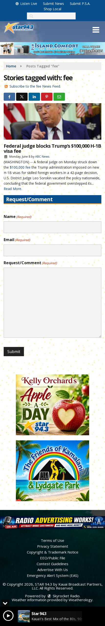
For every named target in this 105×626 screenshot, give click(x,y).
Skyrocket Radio (66, 595)
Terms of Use (52, 540)
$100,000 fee (20, 167)
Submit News (53, 3)
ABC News (42, 156)
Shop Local (52, 9)
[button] (95, 30)
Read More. (13, 188)
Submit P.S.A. (80, 3)
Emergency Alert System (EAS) (52, 575)
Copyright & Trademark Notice (52, 552)
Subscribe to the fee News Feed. (35, 86)
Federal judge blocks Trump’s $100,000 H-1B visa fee (52, 148)
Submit (13, 351)
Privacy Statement (52, 546)
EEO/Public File (52, 557)
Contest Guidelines (52, 563)
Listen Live (28, 3)
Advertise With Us (52, 569)
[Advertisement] (52, 48)
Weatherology (81, 599)
